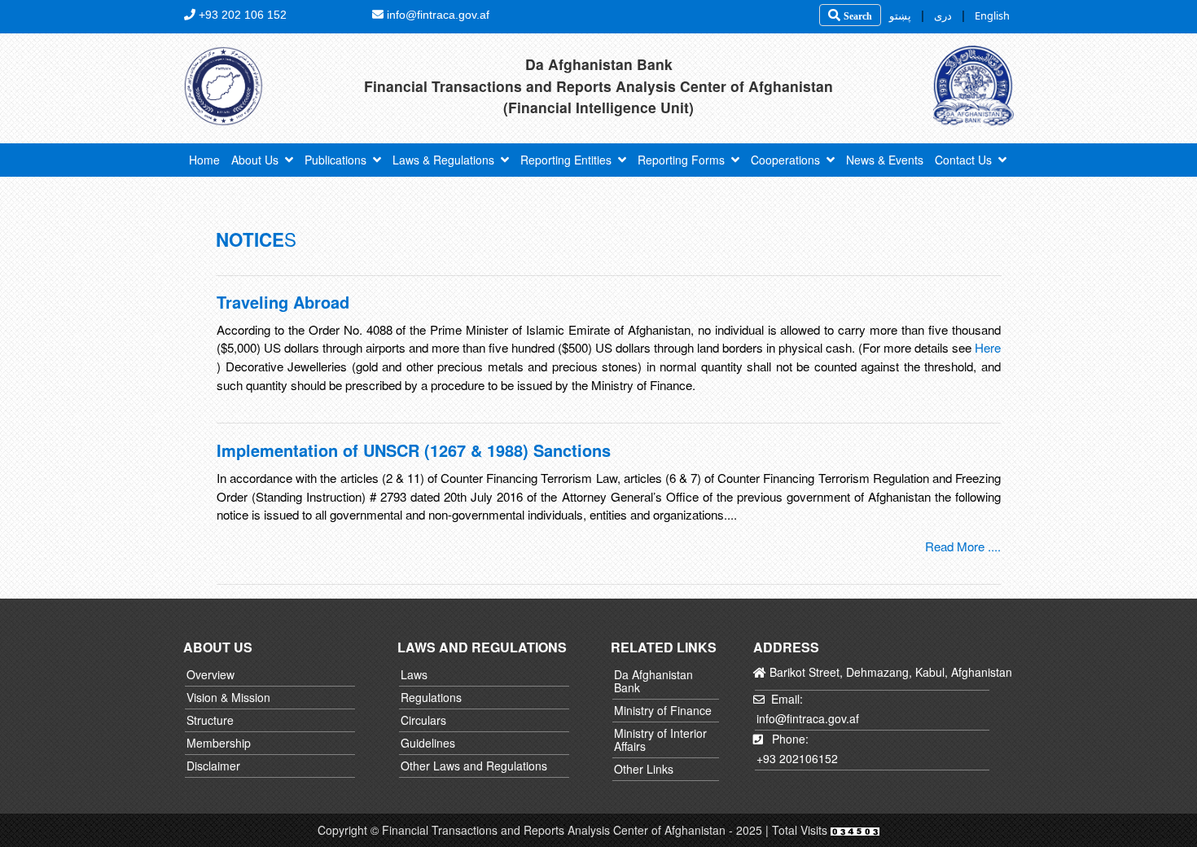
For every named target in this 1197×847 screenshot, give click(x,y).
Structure (210, 720)
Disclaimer (213, 765)
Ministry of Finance (663, 710)
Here (988, 347)
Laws (414, 674)
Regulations (431, 697)
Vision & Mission (228, 697)
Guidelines (428, 743)
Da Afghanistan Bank (653, 681)
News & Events (884, 159)
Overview (210, 674)
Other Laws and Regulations (474, 765)
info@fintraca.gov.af (807, 718)
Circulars (423, 720)
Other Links (643, 769)
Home (204, 159)
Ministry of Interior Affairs (660, 739)
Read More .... (963, 546)
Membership (218, 743)
